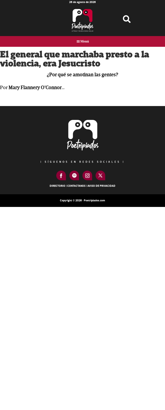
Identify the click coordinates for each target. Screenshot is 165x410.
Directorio (57, 186)
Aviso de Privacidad (101, 186)
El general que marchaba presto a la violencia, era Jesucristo (74, 59)
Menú (84, 41)
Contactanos (76, 186)
